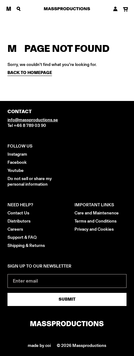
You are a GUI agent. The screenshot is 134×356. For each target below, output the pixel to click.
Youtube (15, 170)
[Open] (8, 9)
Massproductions (89, 345)
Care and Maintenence (96, 213)
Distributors (19, 221)
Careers (15, 229)
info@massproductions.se (32, 120)
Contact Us (18, 213)
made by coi (40, 345)
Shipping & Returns (26, 245)
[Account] (115, 9)
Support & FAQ (22, 237)
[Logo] (67, 8)
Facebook (17, 162)
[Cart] (125, 9)
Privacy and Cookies (94, 229)
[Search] (18, 9)
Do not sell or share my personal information (29, 181)
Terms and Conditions (95, 221)
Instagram (17, 154)
